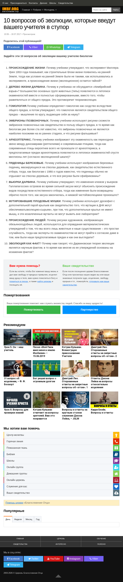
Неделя (18, 519)
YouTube (55, 558)
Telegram (75, 47)
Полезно (101, 544)
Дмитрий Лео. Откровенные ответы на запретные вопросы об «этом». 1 (75, 383)
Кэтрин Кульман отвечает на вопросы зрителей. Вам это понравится (45, 414)
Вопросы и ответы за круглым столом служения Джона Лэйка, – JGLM (74, 414)
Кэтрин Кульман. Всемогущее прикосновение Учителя (72, 352)
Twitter (34, 558)
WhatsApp (54, 47)
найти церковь (44, 281)
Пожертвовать (33, 309)
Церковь (61, 538)
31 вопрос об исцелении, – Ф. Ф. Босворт (14, 381)
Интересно (61, 544)
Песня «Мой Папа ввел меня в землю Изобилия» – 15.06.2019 (44, 352)
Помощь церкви (14, 502)
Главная (26, 10)
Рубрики (37, 10)
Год (37, 519)
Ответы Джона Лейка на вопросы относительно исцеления (101, 383)
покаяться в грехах (18, 281)
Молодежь (49, 10)
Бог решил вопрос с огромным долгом (44, 380)
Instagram (74, 558)
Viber (34, 47)
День (8, 519)
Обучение (101, 538)
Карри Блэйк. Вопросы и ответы (102, 411)
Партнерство (89, 309)
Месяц (29, 519)
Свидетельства (20, 544)
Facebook (14, 47)
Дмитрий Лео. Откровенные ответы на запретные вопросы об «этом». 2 (104, 352)
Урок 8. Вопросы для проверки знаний (16, 411)
